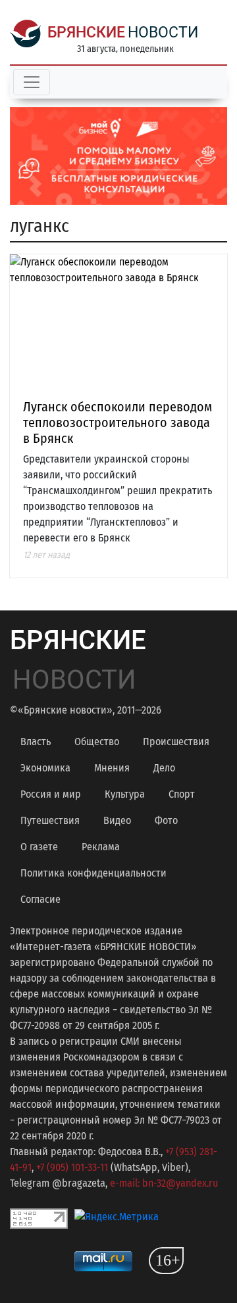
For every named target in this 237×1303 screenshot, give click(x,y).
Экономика (45, 768)
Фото (166, 820)
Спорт (182, 794)
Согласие (40, 899)
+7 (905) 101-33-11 (72, 1167)
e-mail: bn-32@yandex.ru (164, 1183)
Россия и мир (50, 794)
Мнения (112, 768)
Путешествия (50, 820)
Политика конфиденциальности (93, 873)
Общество (96, 741)
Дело (164, 768)
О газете (39, 846)
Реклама (101, 846)
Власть (35, 741)
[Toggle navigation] (31, 82)
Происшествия (176, 741)
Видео (117, 820)
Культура (125, 794)
